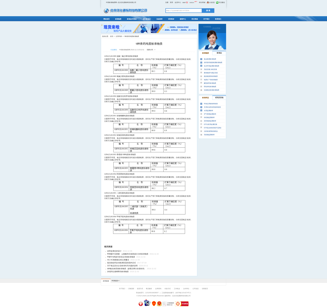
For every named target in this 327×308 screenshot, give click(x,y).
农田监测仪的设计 (114, 251)
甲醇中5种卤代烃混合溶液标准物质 (121, 257)
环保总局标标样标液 (211, 104)
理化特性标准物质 (210, 86)
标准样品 (205, 98)
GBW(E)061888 (110, 56)
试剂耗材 (171, 19)
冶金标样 (159, 19)
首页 (111, 36)
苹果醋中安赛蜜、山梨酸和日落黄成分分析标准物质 (127, 254)
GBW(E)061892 (110, 135)
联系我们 (218, 19)
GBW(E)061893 (110, 154)
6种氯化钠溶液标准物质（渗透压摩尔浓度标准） (126, 269)
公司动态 (195, 289)
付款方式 (168, 289)
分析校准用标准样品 (211, 131)
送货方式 (140, 289)
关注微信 (221, 2)
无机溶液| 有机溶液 (210, 69)
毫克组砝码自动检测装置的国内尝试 (121, 263)
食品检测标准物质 (210, 59)
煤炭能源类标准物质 (211, 76)
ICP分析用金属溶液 (210, 124)
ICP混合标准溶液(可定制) (212, 128)
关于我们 (206, 19)
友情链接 (106, 281)
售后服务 (149, 289)
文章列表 (119, 36)
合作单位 (186, 289)
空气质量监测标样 (210, 114)
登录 (171, 2)
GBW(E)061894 (110, 174)
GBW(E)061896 (110, 217)
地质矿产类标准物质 (211, 80)
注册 (166, 2)
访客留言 (205, 289)
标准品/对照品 (132, 19)
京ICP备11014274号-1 (183, 293)
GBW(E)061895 (110, 193)
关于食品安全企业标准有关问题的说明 (122, 266)
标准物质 (118, 19)
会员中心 (178, 2)
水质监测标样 (208, 110)
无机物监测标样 (209, 135)
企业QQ (212, 2)
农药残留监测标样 (210, 121)
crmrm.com (146, 296)
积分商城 (202, 2)
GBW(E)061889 (110, 76)
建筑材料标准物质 (210, 83)
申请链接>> (116, 281)
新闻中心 (183, 19)
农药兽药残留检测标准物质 (213, 62)
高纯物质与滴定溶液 (211, 73)
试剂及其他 (219, 97)
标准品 (219, 53)
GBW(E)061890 (110, 96)
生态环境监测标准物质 (211, 66)
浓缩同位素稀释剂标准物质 (118, 272)
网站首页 (106, 19)
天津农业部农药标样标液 (212, 107)
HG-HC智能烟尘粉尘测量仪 (118, 260)
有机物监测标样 (209, 117)
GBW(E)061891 (110, 116)
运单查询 (158, 289)
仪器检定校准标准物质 (211, 90)
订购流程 (131, 289)
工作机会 (177, 289)
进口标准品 (147, 19)
